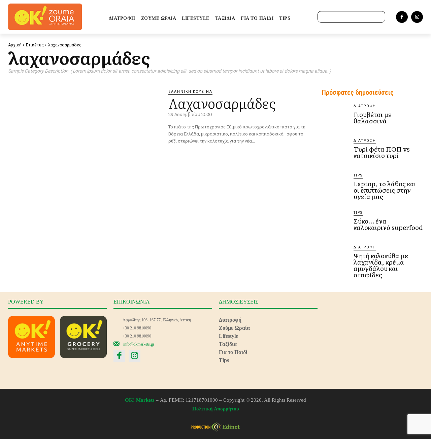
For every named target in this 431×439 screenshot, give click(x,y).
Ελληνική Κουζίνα (190, 91)
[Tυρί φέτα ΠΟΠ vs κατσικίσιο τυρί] (335, 151)
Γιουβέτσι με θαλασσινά (373, 117)
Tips (358, 175)
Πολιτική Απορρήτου (215, 408)
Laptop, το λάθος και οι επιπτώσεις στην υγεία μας (385, 190)
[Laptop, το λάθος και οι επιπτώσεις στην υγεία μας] (335, 186)
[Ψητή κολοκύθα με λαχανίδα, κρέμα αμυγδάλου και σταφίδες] (335, 258)
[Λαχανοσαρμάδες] (83, 132)
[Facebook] (402, 17)
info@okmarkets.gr (138, 344)
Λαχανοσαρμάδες (221, 103)
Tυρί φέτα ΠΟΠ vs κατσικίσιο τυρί (382, 152)
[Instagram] (417, 17)
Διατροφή (365, 106)
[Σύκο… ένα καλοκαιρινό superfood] (335, 223)
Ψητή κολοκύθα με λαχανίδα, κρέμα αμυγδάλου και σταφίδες (381, 265)
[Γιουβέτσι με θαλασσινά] (335, 117)
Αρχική (15, 45)
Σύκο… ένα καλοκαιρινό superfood (388, 224)
